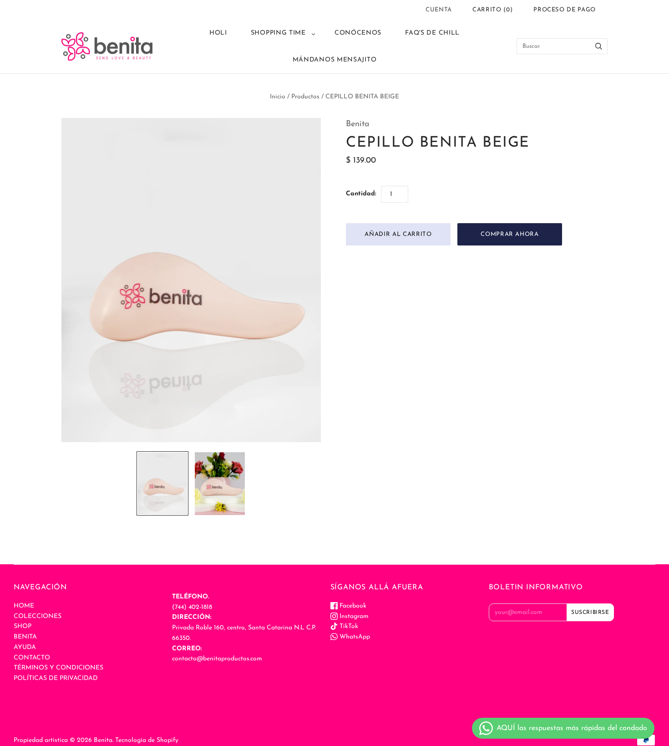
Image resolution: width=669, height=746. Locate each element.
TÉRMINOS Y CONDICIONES (58, 667)
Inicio (277, 96)
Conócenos (357, 33)
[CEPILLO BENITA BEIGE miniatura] (162, 483)
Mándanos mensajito (335, 59)
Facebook (352, 606)
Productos (305, 96)
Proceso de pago (564, 10)
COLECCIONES (37, 616)
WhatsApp (354, 637)
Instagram (353, 616)
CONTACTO (32, 657)
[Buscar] (599, 46)
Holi (218, 33)
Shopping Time (278, 33)
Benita (358, 124)
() (492, 10)
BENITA (25, 637)
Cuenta (439, 10)
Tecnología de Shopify (146, 740)
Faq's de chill (432, 33)
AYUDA (25, 647)
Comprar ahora (509, 234)
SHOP (22, 626)
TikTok (348, 626)
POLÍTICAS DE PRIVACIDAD (56, 678)
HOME (24, 606)
